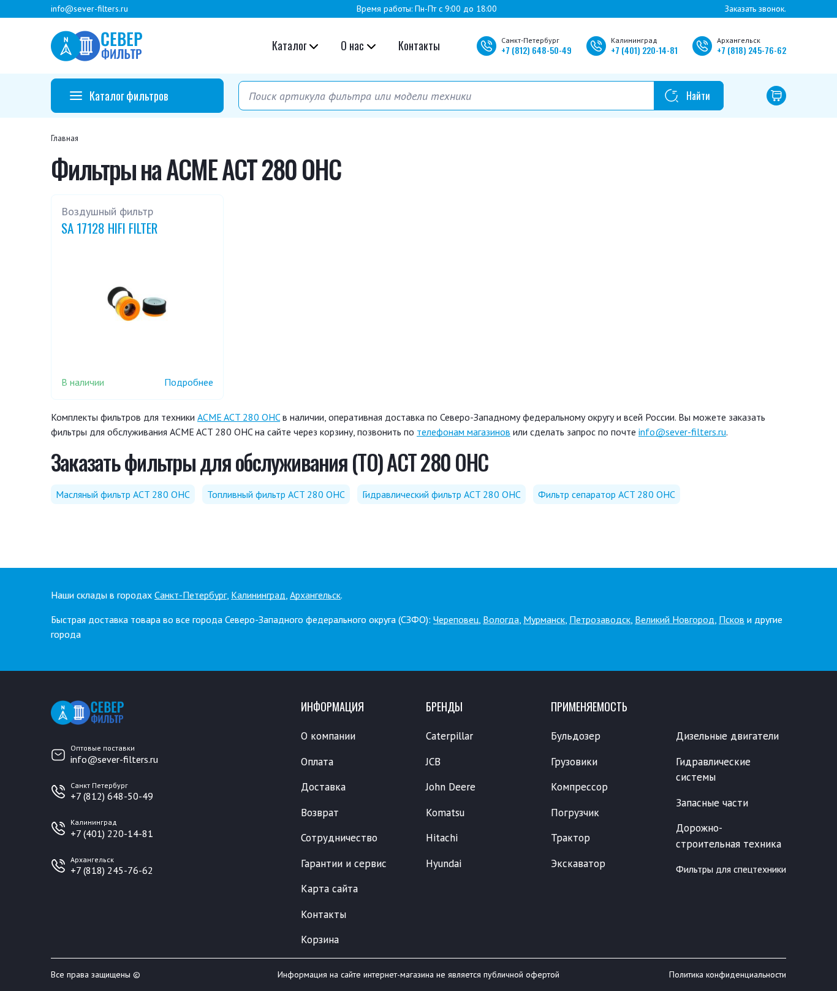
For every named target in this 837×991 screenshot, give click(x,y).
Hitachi (442, 837)
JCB (433, 761)
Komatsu (445, 812)
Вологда (501, 619)
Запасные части (712, 802)
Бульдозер (575, 736)
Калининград (258, 595)
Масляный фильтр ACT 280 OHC (123, 494)
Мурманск (544, 619)
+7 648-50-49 (536, 50)
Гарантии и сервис (344, 863)
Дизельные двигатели (727, 736)
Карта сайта (329, 888)
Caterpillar (449, 736)
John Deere (450, 787)
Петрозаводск (600, 619)
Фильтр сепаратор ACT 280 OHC (606, 494)
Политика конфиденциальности (727, 974)
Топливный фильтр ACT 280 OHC (276, 494)
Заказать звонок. (755, 8)
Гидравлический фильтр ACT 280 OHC (441, 494)
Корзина (320, 939)
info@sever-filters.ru (89, 8)
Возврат (320, 812)
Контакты (419, 45)
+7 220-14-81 (644, 50)
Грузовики (574, 761)
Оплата (317, 761)
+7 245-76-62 (751, 50)
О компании (328, 736)
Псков (731, 619)
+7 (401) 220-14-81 (111, 833)
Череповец (456, 619)
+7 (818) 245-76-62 (111, 870)
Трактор (570, 837)
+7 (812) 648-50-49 (111, 796)
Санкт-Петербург (190, 595)
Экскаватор (578, 863)
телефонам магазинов (463, 432)
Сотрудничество (339, 837)
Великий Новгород (674, 619)
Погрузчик (575, 812)
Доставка (323, 787)
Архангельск (315, 595)
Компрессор (579, 787)
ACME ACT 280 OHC (238, 417)
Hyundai (443, 863)
